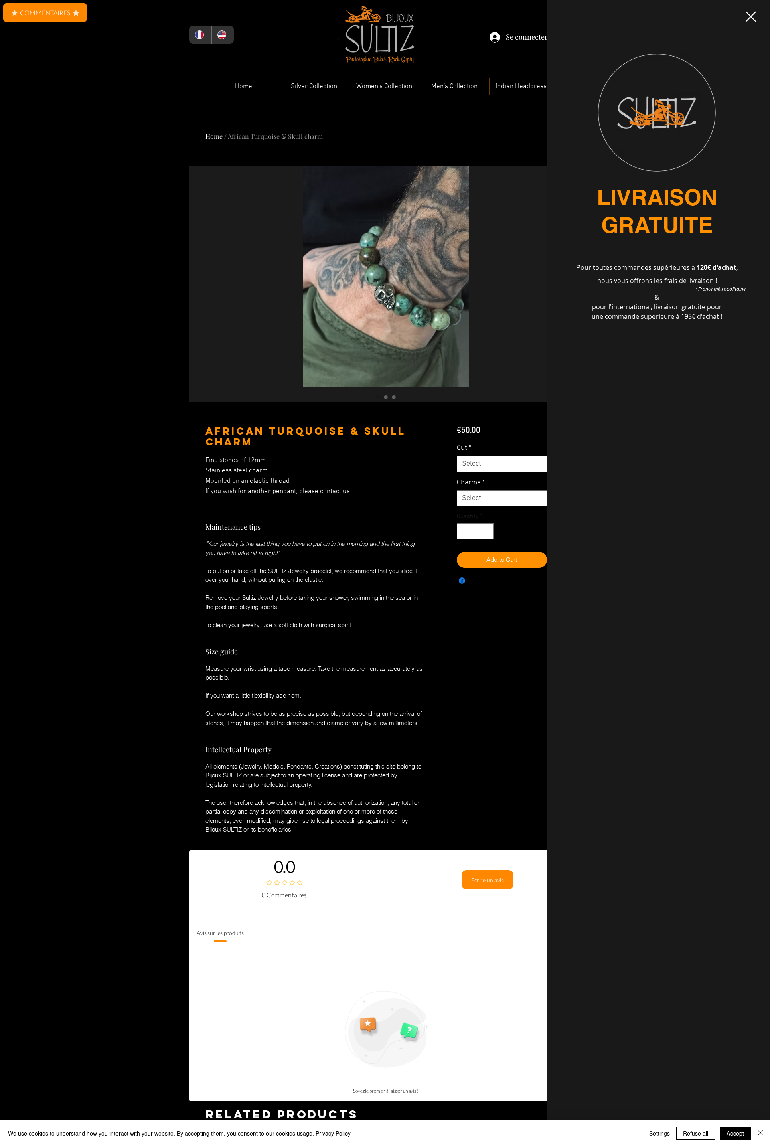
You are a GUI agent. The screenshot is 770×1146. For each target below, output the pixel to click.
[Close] (760, 1133)
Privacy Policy (333, 1133)
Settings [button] (659, 1133)
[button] (751, 16)
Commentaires (45, 12)
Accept (735, 1133)
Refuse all (695, 1133)
